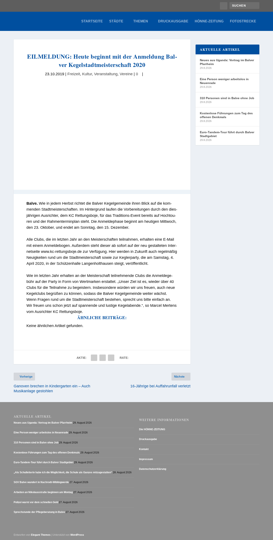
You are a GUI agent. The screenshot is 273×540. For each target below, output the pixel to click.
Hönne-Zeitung (209, 21)
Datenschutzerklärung (152, 469)
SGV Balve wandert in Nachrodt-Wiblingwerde (41, 482)
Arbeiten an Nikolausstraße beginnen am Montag (43, 492)
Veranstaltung (106, 74)
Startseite (92, 21)
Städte (116, 21)
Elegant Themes (41, 534)
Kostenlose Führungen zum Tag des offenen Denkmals (226, 115)
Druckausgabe (173, 21)
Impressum (146, 459)
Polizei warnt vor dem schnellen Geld (36, 502)
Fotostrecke (243, 21)
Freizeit (73, 74)
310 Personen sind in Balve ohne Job (227, 98)
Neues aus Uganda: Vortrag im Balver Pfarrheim (227, 62)
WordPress (77, 534)
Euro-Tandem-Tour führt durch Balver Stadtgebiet (227, 134)
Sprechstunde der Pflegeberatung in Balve (39, 512)
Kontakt (144, 449)
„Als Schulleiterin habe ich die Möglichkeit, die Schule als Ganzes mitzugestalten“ (63, 472)
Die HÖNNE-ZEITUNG (152, 429)
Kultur (87, 74)
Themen (140, 21)
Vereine (126, 74)
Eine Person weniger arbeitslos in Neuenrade (224, 81)
